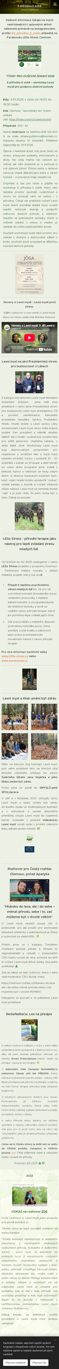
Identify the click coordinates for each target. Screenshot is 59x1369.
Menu (55, 4)
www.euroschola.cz (15, 660)
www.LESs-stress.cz (15, 656)
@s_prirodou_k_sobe (25, 33)
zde (13, 1152)
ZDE (44, 1211)
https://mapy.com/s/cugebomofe (29, 119)
